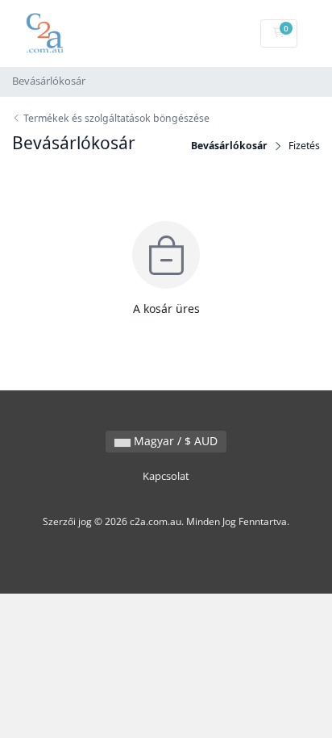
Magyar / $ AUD (174, 440)
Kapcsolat (166, 476)
